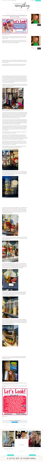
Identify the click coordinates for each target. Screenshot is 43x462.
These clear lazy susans (5, 237)
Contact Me (21, 10)
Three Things (21, 444)
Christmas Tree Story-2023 (8, 448)
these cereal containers (15, 319)
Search (39, 48)
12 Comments (14, 425)
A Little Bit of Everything (21, 458)
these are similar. (16, 263)
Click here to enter (14, 422)
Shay (12, 40)
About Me (16, 10)
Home (13, 10)
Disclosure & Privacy (27, 10)
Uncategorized (6, 425)
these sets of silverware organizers (13, 209)
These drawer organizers (18, 172)
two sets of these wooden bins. (8, 356)
